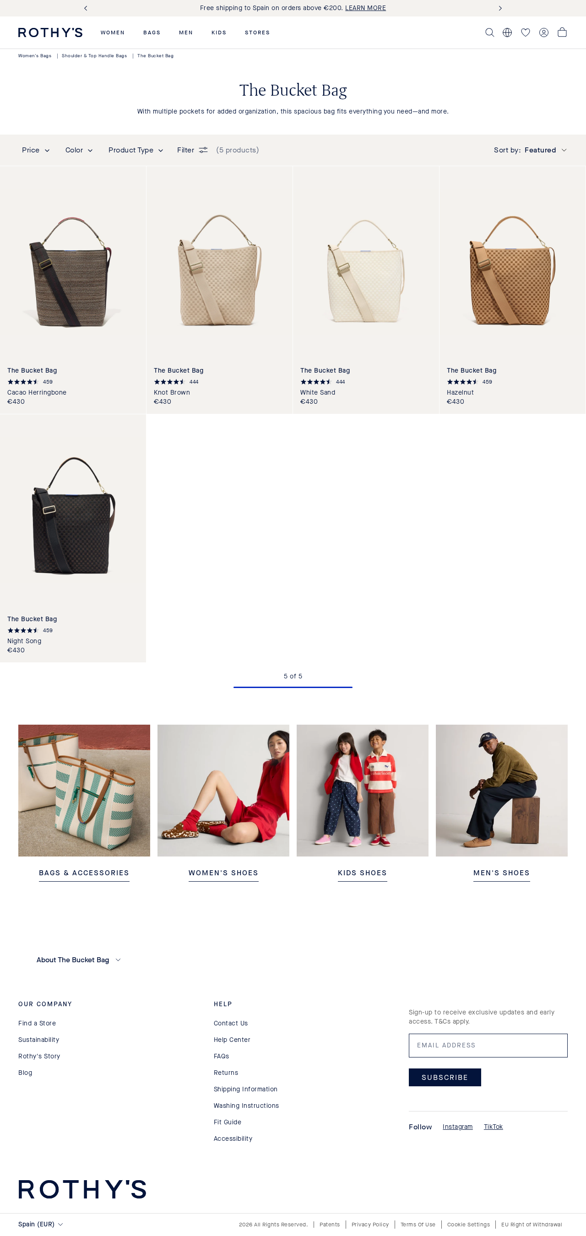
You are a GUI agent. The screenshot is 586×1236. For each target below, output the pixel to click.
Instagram (458, 1126)
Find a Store (37, 1023)
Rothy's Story (39, 1056)
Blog (25, 1072)
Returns (226, 1072)
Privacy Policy (370, 1224)
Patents (330, 1224)
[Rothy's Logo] (50, 32)
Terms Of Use (418, 1224)
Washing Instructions (246, 1105)
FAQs (221, 1056)
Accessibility (233, 1138)
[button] (113, 32)
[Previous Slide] (87, 8)
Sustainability (38, 1039)
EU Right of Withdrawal (531, 1224)
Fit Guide (228, 1122)
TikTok (493, 1126)
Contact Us (231, 1023)
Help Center (232, 1039)
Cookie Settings (468, 1224)
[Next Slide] (498, 8)
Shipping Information (246, 1089)
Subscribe (445, 1077)
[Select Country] (507, 32)
